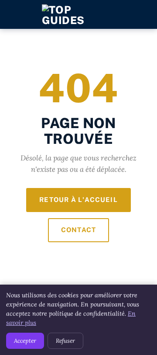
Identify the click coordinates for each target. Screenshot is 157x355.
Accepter (25, 341)
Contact (78, 229)
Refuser (65, 341)
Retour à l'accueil (78, 199)
